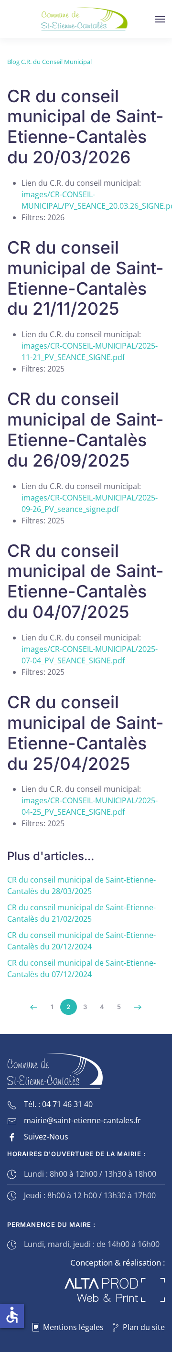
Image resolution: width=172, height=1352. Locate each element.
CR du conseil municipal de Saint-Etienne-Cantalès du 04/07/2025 (85, 581)
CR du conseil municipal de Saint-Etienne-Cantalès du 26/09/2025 (85, 429)
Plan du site (144, 1327)
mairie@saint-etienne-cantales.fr (82, 1120)
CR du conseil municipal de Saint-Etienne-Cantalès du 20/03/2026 (85, 126)
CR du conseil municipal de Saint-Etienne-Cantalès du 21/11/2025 (85, 278)
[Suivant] (138, 1007)
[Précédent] (34, 1007)
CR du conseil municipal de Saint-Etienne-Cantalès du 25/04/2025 (85, 733)
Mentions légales (73, 1327)
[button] (160, 19)
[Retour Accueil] (86, 19)
